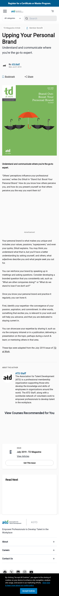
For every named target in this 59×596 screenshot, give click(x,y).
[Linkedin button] (18, 572)
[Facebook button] (5, 572)
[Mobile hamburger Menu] (5, 11)
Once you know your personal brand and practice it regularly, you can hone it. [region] (26, 296)
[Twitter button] (11, 572)
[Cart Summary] (53, 11)
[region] (29, 165)
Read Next (11, 479)
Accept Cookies (28, 591)
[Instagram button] (24, 572)
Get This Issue (30, 463)
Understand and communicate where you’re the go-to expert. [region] (26, 50)
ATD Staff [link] (16, 64)
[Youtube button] (31, 572)
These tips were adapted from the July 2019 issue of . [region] (29, 350)
